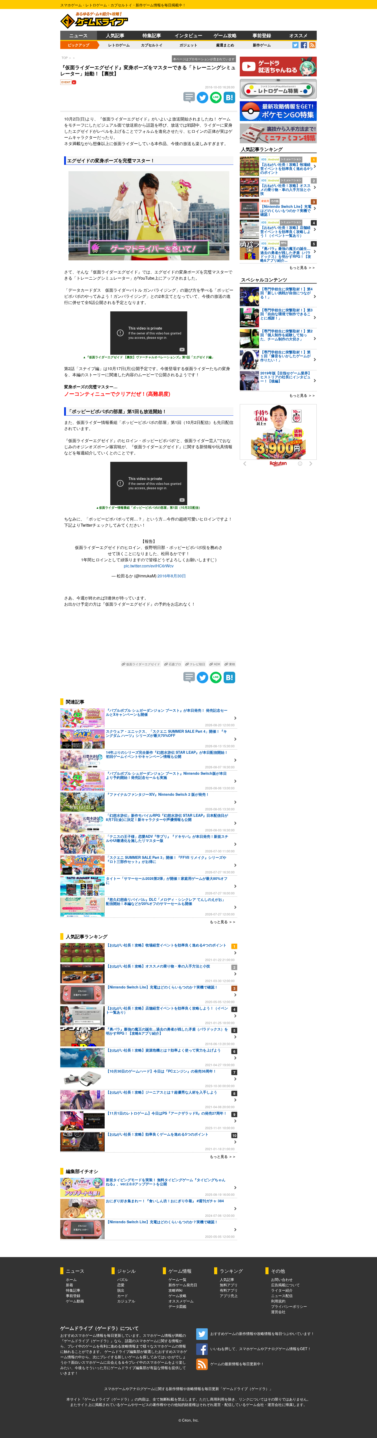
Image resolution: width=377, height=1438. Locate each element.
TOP (65, 57)
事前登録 (262, 35)
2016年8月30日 (171, 576)
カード (122, 1295)
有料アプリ (229, 1290)
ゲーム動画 (75, 1300)
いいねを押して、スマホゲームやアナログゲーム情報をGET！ (260, 1348)
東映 (231, 664)
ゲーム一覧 (177, 1279)
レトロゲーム (119, 44)
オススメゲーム (181, 1300)
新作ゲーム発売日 (182, 1284)
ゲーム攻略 (225, 35)
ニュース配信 (282, 1295)
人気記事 (115, 35)
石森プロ (174, 664)
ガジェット (188, 44)
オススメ (298, 35)
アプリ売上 (229, 1295)
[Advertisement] (148, 635)
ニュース (78, 35)
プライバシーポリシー (289, 1306)
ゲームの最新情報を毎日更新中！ (237, 1363)
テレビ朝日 (197, 664)
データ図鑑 (177, 1306)
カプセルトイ (152, 44)
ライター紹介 (282, 1290)
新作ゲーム (262, 44)
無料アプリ (229, 1284)
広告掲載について (285, 1284)
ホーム (71, 1279)
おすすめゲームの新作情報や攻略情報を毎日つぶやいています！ (262, 1333)
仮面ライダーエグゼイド (142, 664)
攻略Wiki (175, 1290)
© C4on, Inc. (188, 1420)
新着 (69, 1284)
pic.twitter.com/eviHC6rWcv (149, 566)
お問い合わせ (282, 1279)
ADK (216, 664)
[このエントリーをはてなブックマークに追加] (229, 101)
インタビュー (188, 35)
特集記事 (152, 35)
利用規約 (278, 1300)
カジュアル (126, 1300)
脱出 (120, 1290)
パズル (122, 1279)
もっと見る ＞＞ (223, 921)
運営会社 (278, 1311)
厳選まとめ (225, 44)
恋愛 (120, 1284)
